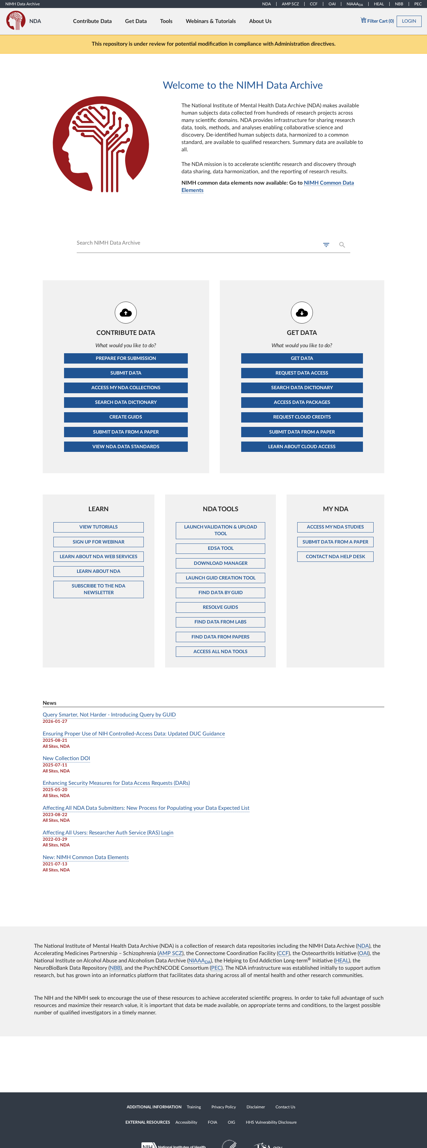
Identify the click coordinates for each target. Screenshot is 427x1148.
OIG (231, 1122)
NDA (266, 4)
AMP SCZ (290, 4)
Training (194, 1107)
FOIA (212, 1122)
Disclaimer (256, 1107)
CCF (314, 4)
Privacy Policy (223, 1107)
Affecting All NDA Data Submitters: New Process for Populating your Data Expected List (146, 808)
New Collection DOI (66, 758)
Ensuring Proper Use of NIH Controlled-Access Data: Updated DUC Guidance (134, 733)
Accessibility (186, 1122)
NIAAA (355, 4)
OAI (332, 4)
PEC (418, 4)
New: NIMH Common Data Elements (86, 857)
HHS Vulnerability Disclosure (271, 1122)
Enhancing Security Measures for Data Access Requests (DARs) (116, 783)
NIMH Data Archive (22, 4)
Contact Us (285, 1107)
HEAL (379, 4)
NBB (399, 4)
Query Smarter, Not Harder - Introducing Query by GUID (109, 714)
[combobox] (213, 246)
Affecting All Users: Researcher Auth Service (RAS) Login (108, 832)
